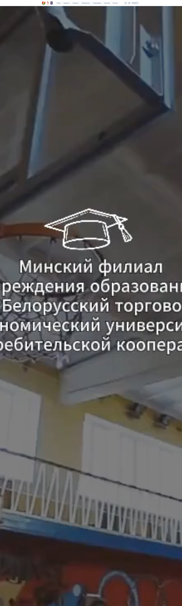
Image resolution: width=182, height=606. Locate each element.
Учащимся (75, 3)
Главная (59, 3)
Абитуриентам (85, 3)
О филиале (66, 3)
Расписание (107, 3)
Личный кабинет (97, 3)
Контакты (115, 3)
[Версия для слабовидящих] (129, 3)
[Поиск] (125, 3)
